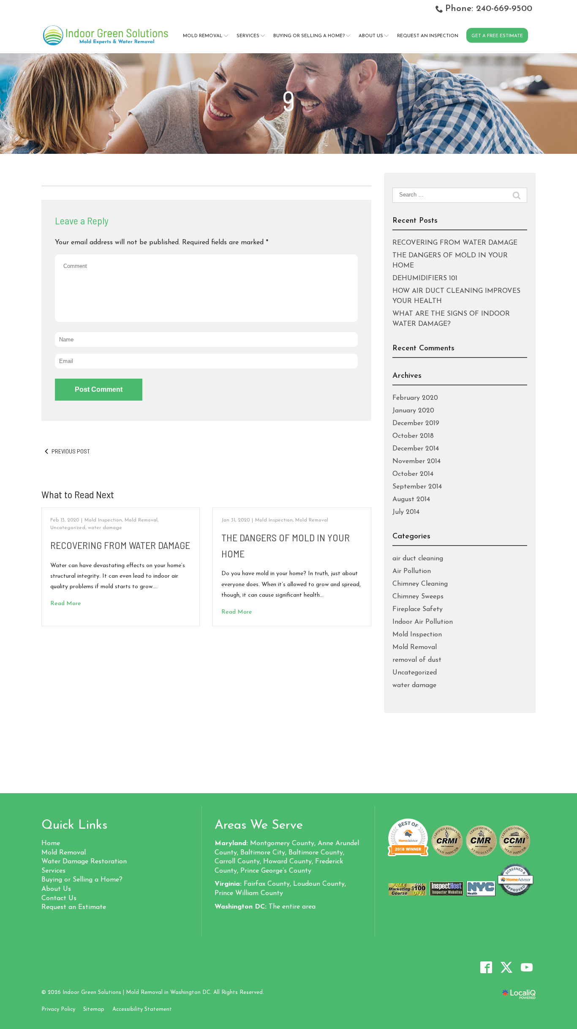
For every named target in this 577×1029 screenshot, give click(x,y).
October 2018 (413, 436)
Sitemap (93, 1009)
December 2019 (415, 423)
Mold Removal (203, 36)
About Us (371, 36)
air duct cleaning (417, 558)
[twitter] (506, 967)
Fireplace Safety (417, 609)
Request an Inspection (427, 36)
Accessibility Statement (142, 1009)
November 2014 (416, 461)
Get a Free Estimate (497, 36)
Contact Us (58, 898)
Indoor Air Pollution (422, 622)
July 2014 (405, 512)
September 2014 (417, 486)
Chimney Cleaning (420, 584)
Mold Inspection (103, 520)
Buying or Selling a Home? (309, 36)
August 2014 (411, 499)
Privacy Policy (58, 1009)
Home (50, 843)
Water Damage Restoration (84, 861)
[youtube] (526, 967)
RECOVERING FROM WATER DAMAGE (120, 545)
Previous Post (71, 451)
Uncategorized (67, 527)
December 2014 (415, 448)
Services (248, 36)
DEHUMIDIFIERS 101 (424, 278)
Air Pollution (411, 571)
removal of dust (416, 660)
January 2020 (413, 410)
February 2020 (415, 398)
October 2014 (412, 474)
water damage (105, 527)
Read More (65, 603)
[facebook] (486, 967)
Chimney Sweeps (418, 596)
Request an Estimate (73, 907)
